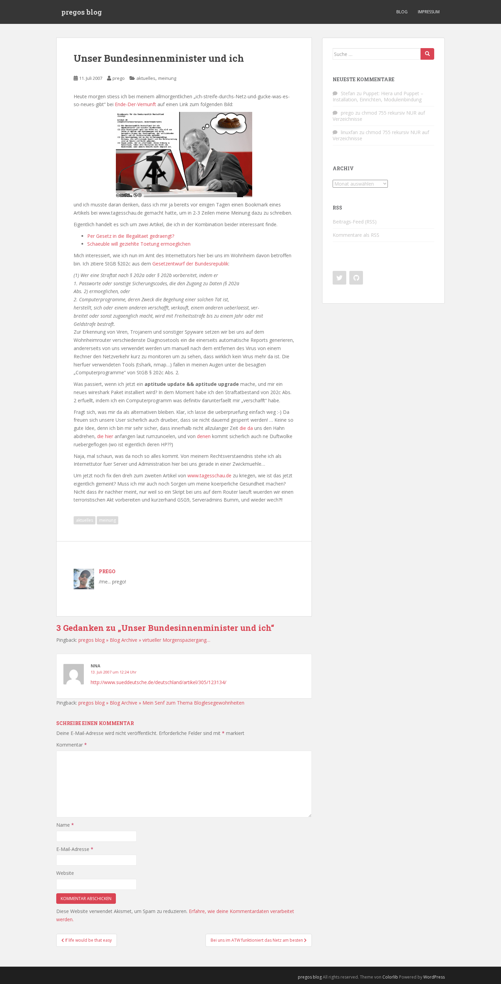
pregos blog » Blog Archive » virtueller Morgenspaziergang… (144, 640)
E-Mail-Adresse (74, 849)
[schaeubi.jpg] (184, 154)
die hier (105, 436)
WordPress (434, 977)
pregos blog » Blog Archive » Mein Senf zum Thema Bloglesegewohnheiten (161, 702)
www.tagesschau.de (209, 475)
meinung (167, 78)
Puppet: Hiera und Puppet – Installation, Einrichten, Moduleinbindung (378, 96)
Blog (402, 12)
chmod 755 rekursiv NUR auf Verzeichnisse (379, 116)
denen (204, 436)
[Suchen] (427, 54)
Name (65, 825)
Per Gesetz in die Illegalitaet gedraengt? (130, 236)
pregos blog (81, 12)
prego (118, 78)
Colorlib (390, 977)
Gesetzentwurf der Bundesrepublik (190, 263)
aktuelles (145, 78)
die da (246, 428)
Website (65, 873)
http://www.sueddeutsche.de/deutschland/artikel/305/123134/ (158, 682)
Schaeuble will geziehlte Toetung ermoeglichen (139, 244)
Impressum (429, 12)
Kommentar (71, 744)
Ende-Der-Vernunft (135, 104)
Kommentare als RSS (356, 235)
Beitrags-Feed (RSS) (355, 221)
